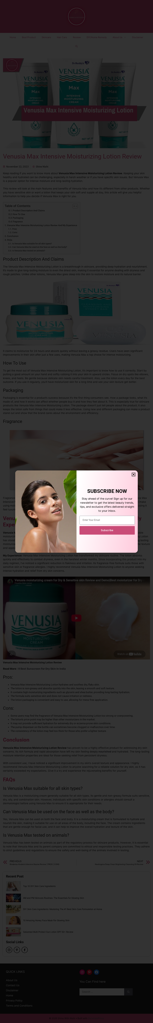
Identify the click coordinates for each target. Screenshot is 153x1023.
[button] (133, 474)
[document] (76, 511)
